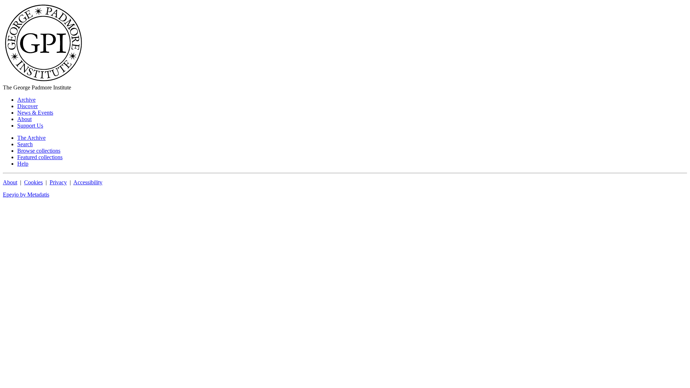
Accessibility (87, 182)
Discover (27, 106)
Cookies (33, 182)
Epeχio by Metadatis (26, 194)
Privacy (58, 182)
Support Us (30, 126)
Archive (26, 100)
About (24, 119)
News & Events (35, 113)
